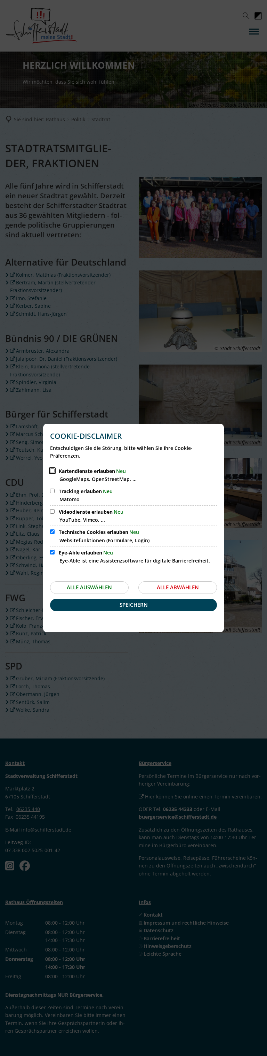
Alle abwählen (178, 587)
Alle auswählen (89, 587)
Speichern (134, 604)
